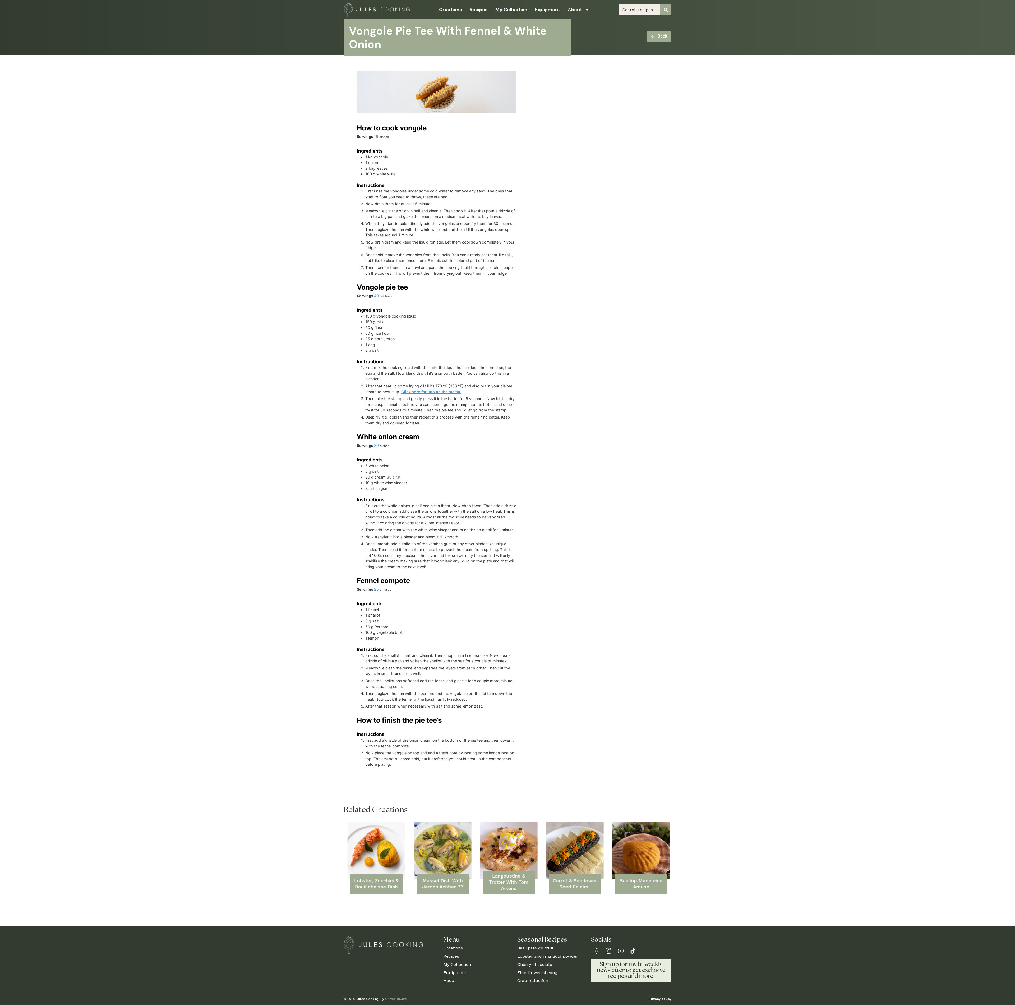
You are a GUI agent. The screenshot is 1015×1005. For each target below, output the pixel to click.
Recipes (479, 9)
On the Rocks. (396, 999)
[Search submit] (665, 9)
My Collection (511, 9)
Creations (450, 9)
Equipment (547, 9)
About (575, 9)
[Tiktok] (633, 951)
